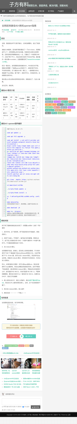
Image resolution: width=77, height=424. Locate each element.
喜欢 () (14, 336)
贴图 (9, 406)
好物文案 (41, 11)
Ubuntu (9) (71, 107)
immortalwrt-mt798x (11, 346)
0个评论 (10, 32)
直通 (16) (64, 102)
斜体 (8, 410)
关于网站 (51, 11)
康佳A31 (5, 348)
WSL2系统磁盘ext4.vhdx (10, 353)
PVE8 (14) (72, 102)
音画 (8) (48, 113)
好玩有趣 (22, 11)
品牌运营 (31, 11)
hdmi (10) (64, 107)
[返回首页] (2, 20)
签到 (13, 410)
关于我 (29, 415)
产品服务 (61, 11)
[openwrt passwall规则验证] (16, 363)
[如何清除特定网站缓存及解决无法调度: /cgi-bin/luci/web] (36, 363)
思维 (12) (60, 104)
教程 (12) (56, 107)
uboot (27, 346)
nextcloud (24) (63, 99)
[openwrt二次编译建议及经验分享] (26, 363)
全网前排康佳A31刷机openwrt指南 (19, 25)
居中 (4, 410)
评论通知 (26, 407)
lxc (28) (55, 99)
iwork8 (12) (49, 107)
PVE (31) (48, 99)
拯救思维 (12, 11)
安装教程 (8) (66, 110)
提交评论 (36, 407)
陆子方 (14, 30)
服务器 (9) (58, 110)
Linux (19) (57, 102)
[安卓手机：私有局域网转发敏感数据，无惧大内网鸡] (6, 363)
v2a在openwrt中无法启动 (31, 353)
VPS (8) (54, 113)
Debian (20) (49, 102)
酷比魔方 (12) (69, 104)
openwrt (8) (61, 113)
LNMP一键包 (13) (51, 104)
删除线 (19, 406)
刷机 (31, 346)
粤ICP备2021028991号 (45, 415)
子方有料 (23, 415)
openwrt (21, 346)
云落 (69, 415)
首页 (3, 11)
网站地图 (35, 415)
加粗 (13, 406)
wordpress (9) (50, 110)
